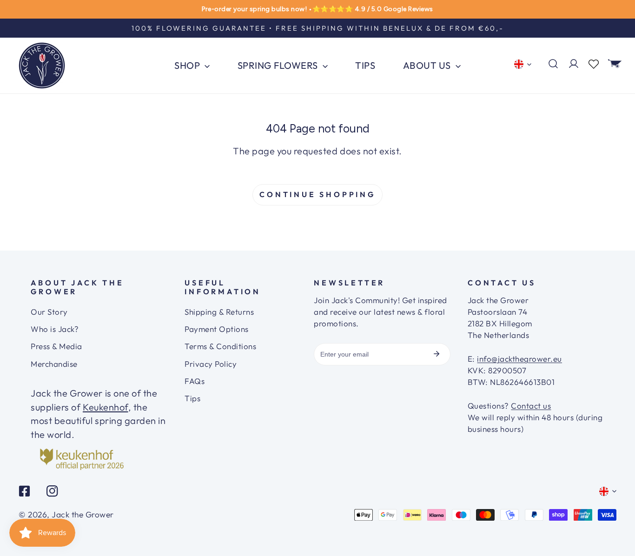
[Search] (553, 63)
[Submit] (437, 353)
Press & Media (56, 346)
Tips (192, 398)
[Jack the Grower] (42, 65)
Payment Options (217, 329)
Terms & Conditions (220, 346)
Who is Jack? (55, 329)
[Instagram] (52, 491)
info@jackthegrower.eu (519, 359)
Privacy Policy (211, 364)
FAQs (195, 381)
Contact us (531, 405)
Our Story (49, 312)
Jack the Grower (83, 515)
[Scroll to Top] (616, 521)
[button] (615, 63)
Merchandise (54, 364)
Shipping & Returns (219, 312)
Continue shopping (317, 194)
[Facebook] (25, 491)
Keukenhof (105, 407)
